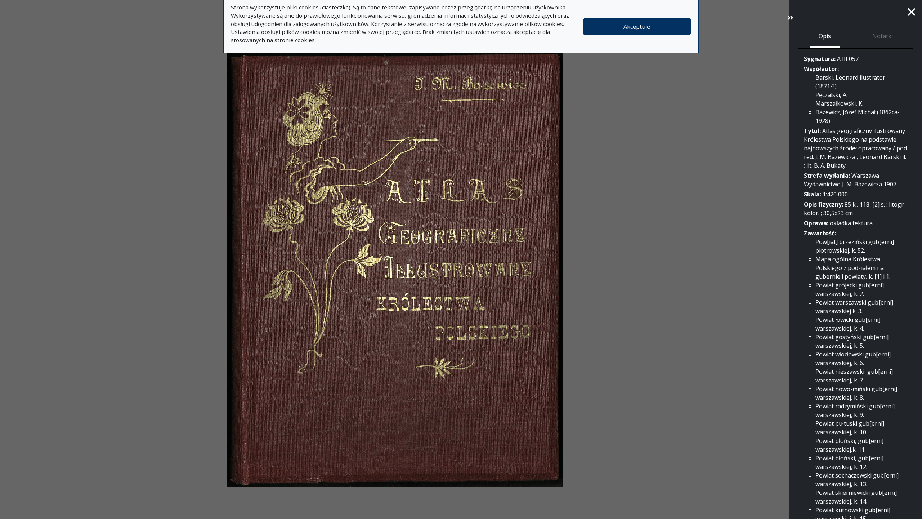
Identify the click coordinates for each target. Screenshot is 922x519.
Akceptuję (636, 27)
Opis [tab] (825, 36)
